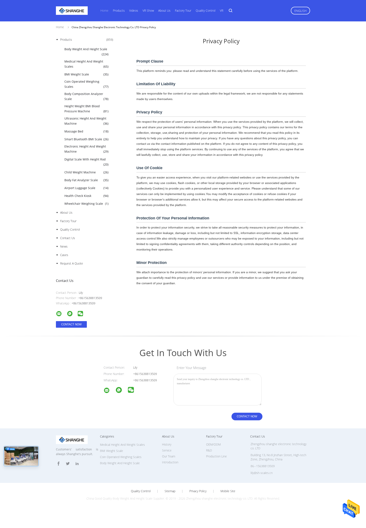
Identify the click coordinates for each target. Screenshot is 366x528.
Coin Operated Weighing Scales (86, 84)
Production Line (216, 456)
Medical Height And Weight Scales (86, 63)
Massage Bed (86, 131)
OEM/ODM (213, 444)
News (64, 246)
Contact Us (67, 238)
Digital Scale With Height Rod (86, 161)
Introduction (170, 462)
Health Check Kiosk (86, 196)
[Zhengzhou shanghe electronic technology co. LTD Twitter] (67, 464)
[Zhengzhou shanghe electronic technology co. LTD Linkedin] (77, 464)
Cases (64, 255)
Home (104, 10)
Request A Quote (71, 263)
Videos (133, 10)
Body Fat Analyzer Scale (86, 180)
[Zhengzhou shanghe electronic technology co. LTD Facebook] (58, 464)
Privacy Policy (198, 491)
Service (167, 450)
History (166, 444)
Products (119, 10)
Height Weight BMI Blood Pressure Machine (86, 108)
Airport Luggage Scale (86, 188)
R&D (209, 450)
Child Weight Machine (86, 172)
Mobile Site (227, 491)
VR (221, 10)
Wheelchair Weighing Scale (86, 204)
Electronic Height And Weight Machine (86, 148)
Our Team (168, 456)
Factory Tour (183, 10)
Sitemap (170, 491)
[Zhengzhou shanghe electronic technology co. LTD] (109, 391)
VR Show (148, 10)
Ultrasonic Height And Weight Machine (86, 120)
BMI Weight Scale (86, 74)
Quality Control (205, 10)
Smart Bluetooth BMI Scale (86, 139)
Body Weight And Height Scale (86, 51)
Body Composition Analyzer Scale (86, 96)
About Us (164, 10)
